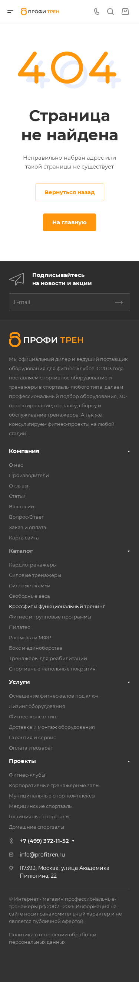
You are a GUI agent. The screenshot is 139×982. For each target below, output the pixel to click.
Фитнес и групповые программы (50, 617)
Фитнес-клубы (27, 775)
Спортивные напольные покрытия (52, 669)
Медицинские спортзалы (41, 806)
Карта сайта (24, 538)
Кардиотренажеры (33, 565)
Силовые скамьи (29, 585)
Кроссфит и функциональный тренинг (57, 606)
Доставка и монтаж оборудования (52, 727)
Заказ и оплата (27, 527)
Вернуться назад (69, 192)
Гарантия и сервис (32, 737)
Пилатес (19, 627)
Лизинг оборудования (37, 706)
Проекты (22, 760)
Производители (29, 475)
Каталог (21, 550)
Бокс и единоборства (35, 648)
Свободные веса (29, 596)
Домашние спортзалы (36, 827)
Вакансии (21, 506)
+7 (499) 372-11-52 (44, 840)
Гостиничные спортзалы (39, 816)
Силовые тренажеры (35, 575)
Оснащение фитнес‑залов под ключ (54, 696)
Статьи (17, 496)
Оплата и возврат (31, 748)
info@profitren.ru (42, 854)
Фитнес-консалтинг (34, 717)
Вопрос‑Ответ (26, 517)
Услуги (19, 681)
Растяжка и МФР (30, 637)
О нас (16, 465)
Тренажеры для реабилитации (48, 658)
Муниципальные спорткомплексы (52, 796)
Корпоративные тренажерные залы (54, 785)
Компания (24, 450)
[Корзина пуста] (125, 11)
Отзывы (18, 486)
